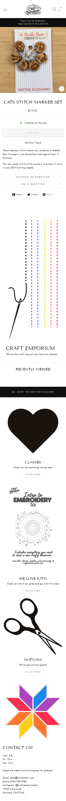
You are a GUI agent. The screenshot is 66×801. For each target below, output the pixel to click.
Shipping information (33, 177)
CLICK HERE (33, 474)
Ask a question (33, 184)
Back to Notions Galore (35, 392)
